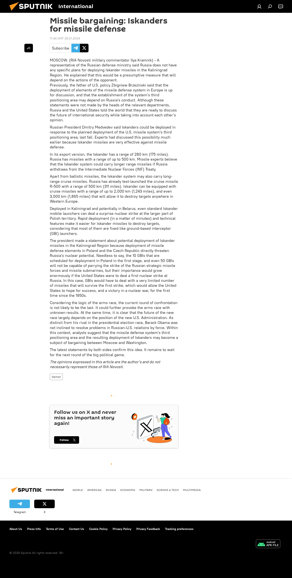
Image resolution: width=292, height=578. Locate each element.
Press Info (34, 529)
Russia (111, 490)
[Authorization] (259, 6)
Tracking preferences (179, 529)
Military (145, 490)
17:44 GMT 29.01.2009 (65, 38)
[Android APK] (268, 544)
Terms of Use (55, 529)
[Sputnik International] (32, 12)
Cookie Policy (98, 529)
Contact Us (76, 529)
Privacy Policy (122, 529)
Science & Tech (168, 490)
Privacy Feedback (148, 529)
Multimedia (192, 490)
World (77, 490)
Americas (94, 490)
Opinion (56, 376)
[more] (28, 48)
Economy (127, 490)
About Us (15, 529)
